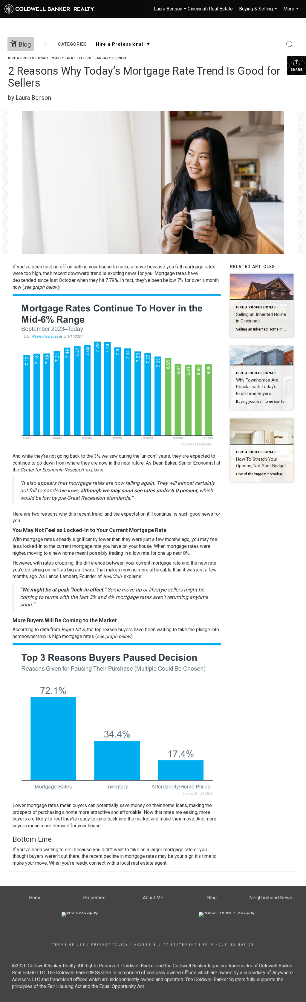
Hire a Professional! (28, 58)
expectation (133, 514)
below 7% (173, 280)
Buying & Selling (259, 12)
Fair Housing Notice (228, 944)
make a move (132, 267)
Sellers (83, 58)
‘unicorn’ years (155, 456)
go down (46, 463)
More (291, 12)
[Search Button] (290, 44)
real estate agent (148, 863)
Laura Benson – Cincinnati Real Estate (193, 9)
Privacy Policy (109, 944)
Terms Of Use (68, 944)
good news (201, 514)
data (44, 629)
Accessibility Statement (165, 944)
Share (296, 69)
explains (94, 470)
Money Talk (62, 58)
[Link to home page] (52, 9)
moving (34, 553)
